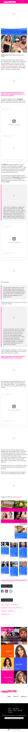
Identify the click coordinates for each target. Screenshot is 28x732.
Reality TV (11, 611)
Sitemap (20, 710)
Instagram (18, 497)
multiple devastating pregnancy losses (11, 66)
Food (2, 605)
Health (8, 605)
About (9, 708)
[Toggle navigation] (22, 1)
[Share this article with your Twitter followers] (10, 591)
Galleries (23, 696)
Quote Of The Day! (5, 520)
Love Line (4, 608)
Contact (10, 712)
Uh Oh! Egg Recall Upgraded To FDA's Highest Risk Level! (7, 509)
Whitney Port (5, 614)
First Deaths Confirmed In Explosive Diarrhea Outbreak (19, 509)
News (9, 696)
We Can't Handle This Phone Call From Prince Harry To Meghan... (20, 521)
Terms (15, 710)
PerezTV (16, 696)
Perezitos (4, 611)
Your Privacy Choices (15, 729)
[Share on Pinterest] (6, 591)
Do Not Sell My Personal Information (14, 718)
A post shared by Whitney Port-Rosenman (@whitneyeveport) (14, 159)
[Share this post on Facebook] (2, 591)
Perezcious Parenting (15, 608)
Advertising (15, 708)
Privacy (10, 710)
